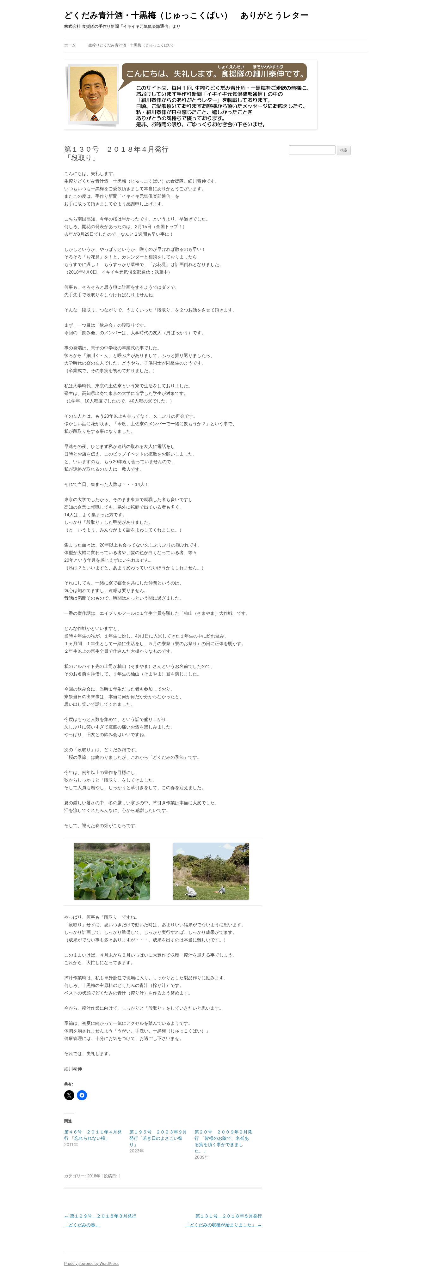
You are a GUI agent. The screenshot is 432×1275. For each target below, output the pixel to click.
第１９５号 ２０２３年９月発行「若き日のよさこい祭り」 (158, 1138)
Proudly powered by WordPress (91, 1263)
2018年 (93, 1176)
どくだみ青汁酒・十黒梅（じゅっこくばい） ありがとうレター (186, 15)
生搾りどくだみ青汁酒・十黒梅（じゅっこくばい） (132, 45)
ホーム (70, 45)
